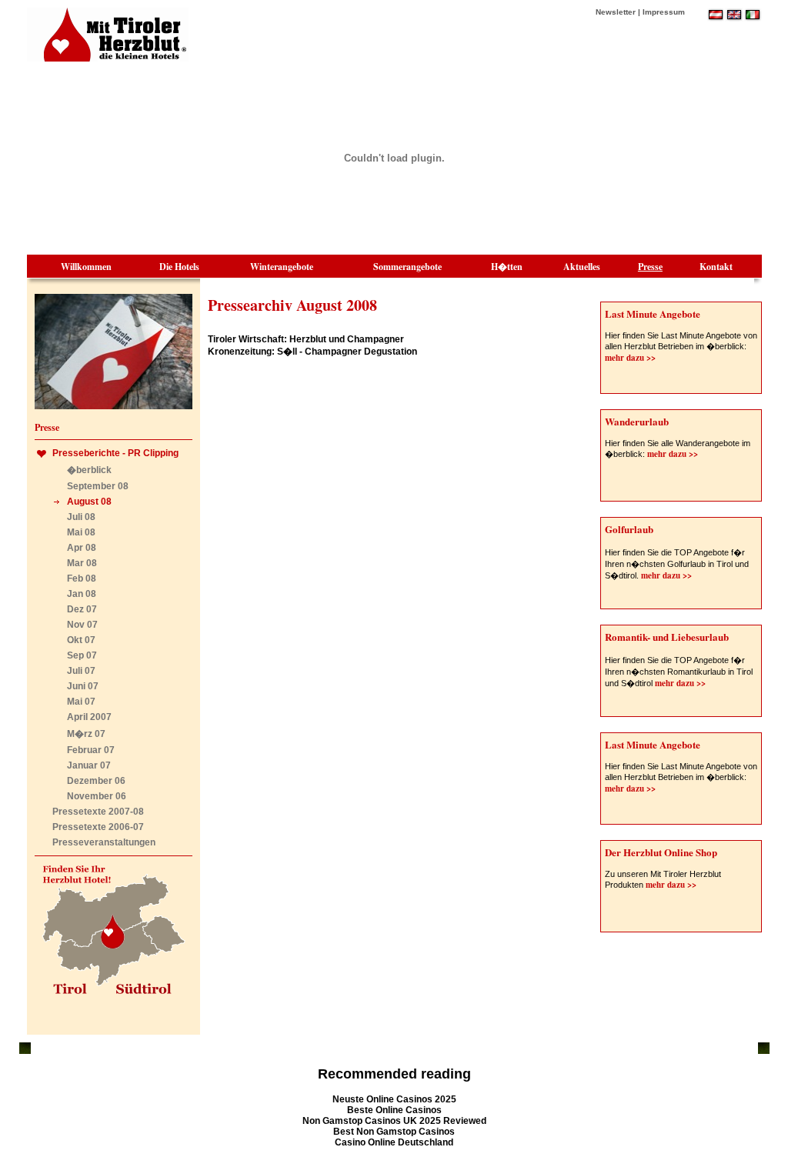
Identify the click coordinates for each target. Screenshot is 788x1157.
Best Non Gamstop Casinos (394, 1131)
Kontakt (716, 266)
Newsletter (616, 12)
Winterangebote (281, 266)
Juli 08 (81, 517)
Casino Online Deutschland (394, 1142)
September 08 (98, 486)
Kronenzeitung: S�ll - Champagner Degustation (312, 351)
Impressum (664, 12)
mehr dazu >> (630, 358)
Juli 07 (81, 670)
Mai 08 (81, 532)
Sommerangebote (407, 266)
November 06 (96, 796)
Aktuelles (581, 266)
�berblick (89, 470)
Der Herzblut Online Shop (661, 852)
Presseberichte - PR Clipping (115, 453)
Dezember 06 (96, 780)
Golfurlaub (629, 529)
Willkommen (86, 266)
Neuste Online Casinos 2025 (394, 1099)
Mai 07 (81, 701)
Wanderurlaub (637, 421)
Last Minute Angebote (652, 313)
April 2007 (89, 717)
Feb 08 (81, 578)
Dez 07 (82, 609)
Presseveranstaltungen (103, 842)
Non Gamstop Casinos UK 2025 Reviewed (394, 1120)
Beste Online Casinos (394, 1110)
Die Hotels (179, 266)
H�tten (507, 266)
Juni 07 (82, 686)
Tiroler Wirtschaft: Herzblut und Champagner (306, 339)
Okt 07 (81, 640)
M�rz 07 (86, 734)
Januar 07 (89, 765)
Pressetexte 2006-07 (98, 827)
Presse (650, 266)
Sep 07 (82, 655)
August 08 (89, 501)
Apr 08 (81, 547)
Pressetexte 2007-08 (98, 811)
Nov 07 (82, 624)
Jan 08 (81, 594)
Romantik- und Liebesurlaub (667, 636)
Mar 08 (82, 563)
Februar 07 (91, 750)
